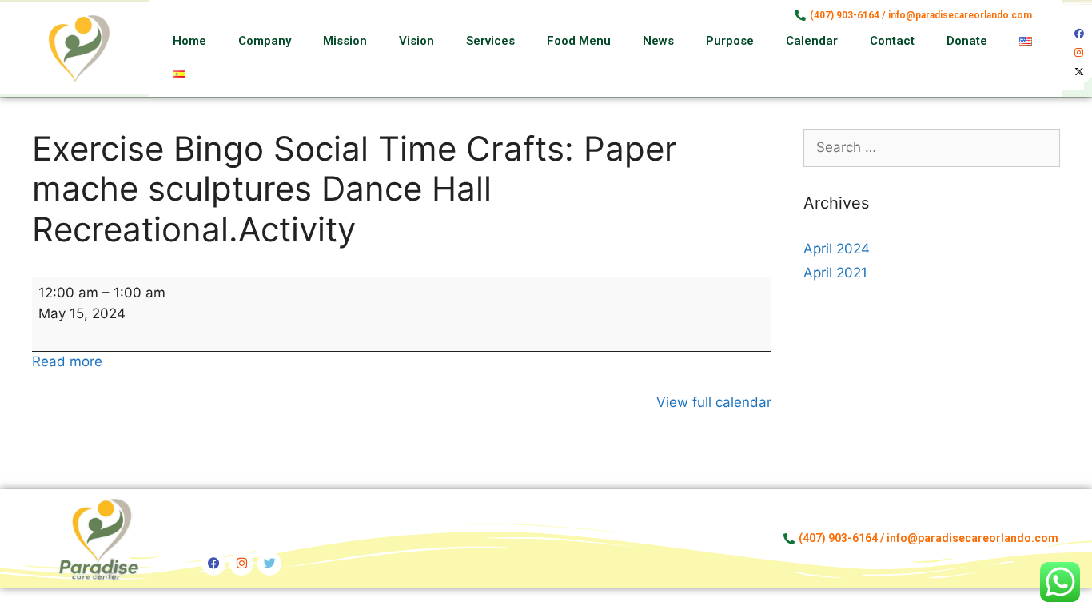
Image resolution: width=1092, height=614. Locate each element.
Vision (416, 41)
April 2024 (836, 249)
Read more (67, 361)
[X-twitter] (1079, 72)
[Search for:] (932, 147)
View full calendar (713, 402)
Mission (345, 41)
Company (264, 41)
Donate (967, 41)
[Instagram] (1079, 52)
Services (490, 41)
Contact (892, 41)
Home (189, 41)
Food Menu (579, 41)
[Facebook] (1079, 33)
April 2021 (835, 273)
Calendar (812, 41)
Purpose (730, 41)
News (658, 41)
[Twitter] (269, 564)
